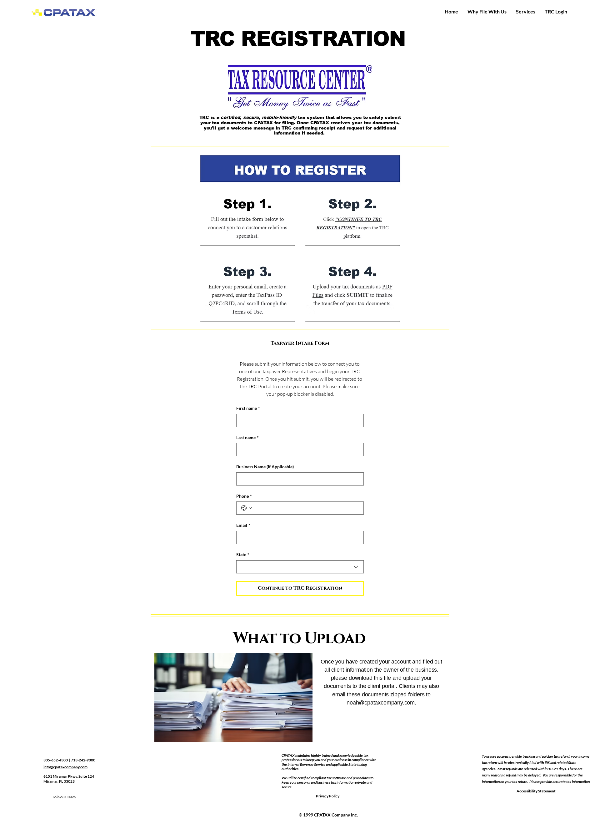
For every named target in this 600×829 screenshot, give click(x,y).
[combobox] (300, 566)
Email (243, 525)
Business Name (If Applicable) (265, 466)
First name (248, 408)
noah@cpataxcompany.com (381, 702)
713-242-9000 (83, 760)
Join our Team (64, 797)
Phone (244, 496)
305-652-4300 (55, 760)
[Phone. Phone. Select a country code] (246, 508)
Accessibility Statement (536, 791)
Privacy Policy (327, 796)
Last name (247, 437)
